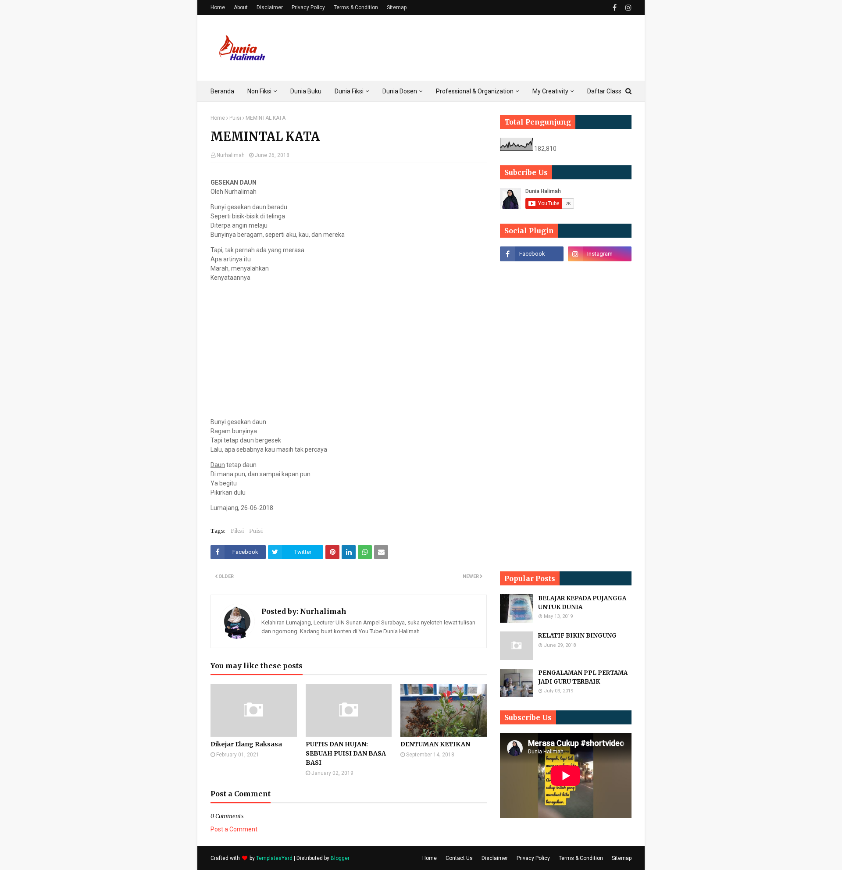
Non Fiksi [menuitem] (259, 91)
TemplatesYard (274, 858)
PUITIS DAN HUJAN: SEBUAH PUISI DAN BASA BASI (346, 753)
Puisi (235, 118)
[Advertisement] (472, 48)
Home (217, 7)
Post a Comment (233, 829)
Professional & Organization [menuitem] (475, 91)
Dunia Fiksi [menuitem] (349, 91)
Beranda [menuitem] (222, 91)
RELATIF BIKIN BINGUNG (577, 635)
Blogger (340, 858)
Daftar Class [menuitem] (604, 91)
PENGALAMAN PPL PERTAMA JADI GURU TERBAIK (583, 677)
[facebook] (614, 7)
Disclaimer (270, 7)
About (241, 7)
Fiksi (237, 531)
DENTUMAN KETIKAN (435, 744)
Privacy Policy (308, 7)
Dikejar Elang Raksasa (246, 744)
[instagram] (627, 7)
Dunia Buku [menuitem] (305, 91)
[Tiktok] (532, 273)
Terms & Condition (356, 7)
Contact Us (459, 858)
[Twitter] (600, 273)
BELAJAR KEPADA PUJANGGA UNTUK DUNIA (582, 603)
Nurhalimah (231, 155)
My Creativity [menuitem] (550, 91)
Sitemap (397, 7)
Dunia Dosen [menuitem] (399, 91)
